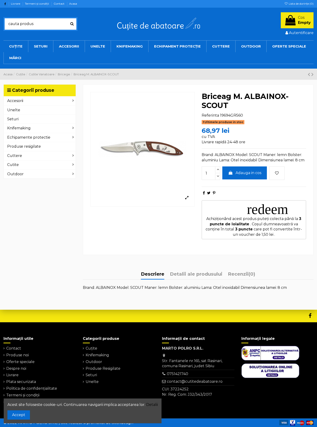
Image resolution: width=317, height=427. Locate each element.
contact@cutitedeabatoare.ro (195, 381)
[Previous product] (309, 74)
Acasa (73, 3)
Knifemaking (97, 355)
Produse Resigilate (103, 368)
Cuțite (91, 348)
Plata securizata (21, 381)
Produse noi (17, 355)
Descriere (152, 274)
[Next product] (312, 74)
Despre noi (16, 368)
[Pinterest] (214, 193)
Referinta (210, 115)
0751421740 (177, 374)
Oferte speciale (20, 362)
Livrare (16, 3)
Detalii (152, 404)
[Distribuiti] (204, 193)
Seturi (91, 375)
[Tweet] (208, 193)
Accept (18, 415)
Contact (59, 3)
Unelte (92, 381)
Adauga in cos (248, 173)
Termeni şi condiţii (37, 3)
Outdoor (94, 362)
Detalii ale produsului (196, 274)
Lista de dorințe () (301, 3)
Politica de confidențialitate (31, 388)
